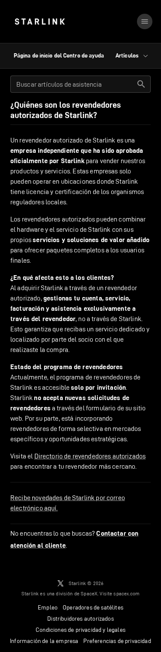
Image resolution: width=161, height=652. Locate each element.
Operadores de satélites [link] (93, 607)
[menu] (144, 21)
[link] (40, 21)
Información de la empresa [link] (44, 640)
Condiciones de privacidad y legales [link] (80, 629)
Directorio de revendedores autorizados (90, 456)
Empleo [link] (48, 607)
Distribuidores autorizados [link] (80, 618)
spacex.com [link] (126, 593)
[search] (141, 84)
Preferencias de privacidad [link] (117, 640)
